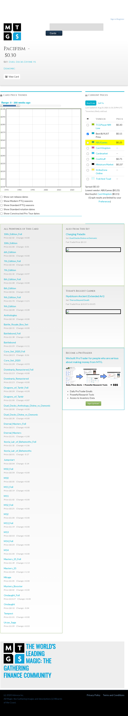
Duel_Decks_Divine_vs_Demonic (21, 414)
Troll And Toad (103, 179)
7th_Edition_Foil (12, 261)
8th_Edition (10, 288)
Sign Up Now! (93, 403)
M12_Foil (8, 505)
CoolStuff (101, 159)
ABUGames (101, 142)
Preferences (104, 201)
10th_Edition (10, 243)
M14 (6, 550)
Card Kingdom (103, 148)
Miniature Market (105, 164)
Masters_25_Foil (12, 559)
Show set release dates (16, 196)
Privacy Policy (93, 695)
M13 (6, 532)
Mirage (7, 577)
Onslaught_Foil (12, 595)
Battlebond (10, 342)
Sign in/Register (117, 19)
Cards (53, 33)
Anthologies (10, 315)
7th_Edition (10, 270)
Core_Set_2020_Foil (14, 351)
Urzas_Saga (10, 622)
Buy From (91, 103)
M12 (6, 514)
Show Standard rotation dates (19, 209)
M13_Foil (8, 523)
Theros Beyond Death (79, 300)
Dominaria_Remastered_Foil (18, 369)
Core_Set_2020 (12, 360)
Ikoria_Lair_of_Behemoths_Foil (20, 441)
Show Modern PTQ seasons (18, 201)
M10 (6, 477)
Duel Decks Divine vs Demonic (83, 238)
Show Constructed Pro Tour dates (22, 213)
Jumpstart (9, 459)
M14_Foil (8, 541)
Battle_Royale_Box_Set (16, 324)
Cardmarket (102, 153)
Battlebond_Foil (12, 333)
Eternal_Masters (12, 432)
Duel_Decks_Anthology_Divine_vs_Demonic (27, 405)
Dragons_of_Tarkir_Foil (16, 387)
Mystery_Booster (13, 586)
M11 (6, 495)
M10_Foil (8, 469)
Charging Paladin (75, 234)
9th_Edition (10, 306)
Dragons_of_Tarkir (14, 396)
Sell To (101, 103)
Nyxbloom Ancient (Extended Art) (85, 296)
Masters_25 (10, 568)
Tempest (8, 613)
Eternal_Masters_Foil (15, 423)
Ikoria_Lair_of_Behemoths (18, 450)
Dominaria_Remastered (16, 378)
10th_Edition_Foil (13, 234)
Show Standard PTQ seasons (19, 205)
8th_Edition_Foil (12, 279)
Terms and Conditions (113, 695)
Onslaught (9, 604)
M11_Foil (8, 487)
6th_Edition (10, 252)
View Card (13, 76)
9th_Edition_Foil (12, 297)
